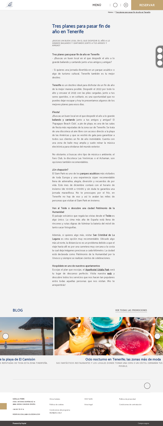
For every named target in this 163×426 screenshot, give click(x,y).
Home (110, 12)
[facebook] (159, 63)
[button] (99, 5)
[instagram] (159, 50)
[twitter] (159, 56)
